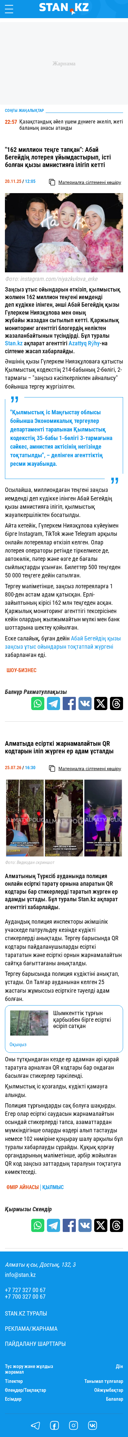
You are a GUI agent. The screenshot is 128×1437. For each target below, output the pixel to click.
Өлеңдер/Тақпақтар (25, 1390)
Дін (119, 1366)
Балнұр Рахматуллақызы (36, 692)
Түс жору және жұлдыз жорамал (29, 1369)
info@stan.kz (20, 1275)
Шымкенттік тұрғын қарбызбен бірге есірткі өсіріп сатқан (82, 1019)
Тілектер (14, 1381)
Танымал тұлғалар (103, 1381)
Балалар (114, 1399)
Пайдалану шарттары (35, 1344)
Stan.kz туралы (26, 1313)
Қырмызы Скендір (28, 1209)
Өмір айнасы (23, 1187)
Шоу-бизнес (21, 670)
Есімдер (13, 1399)
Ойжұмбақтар (108, 1390)
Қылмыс (53, 1187)
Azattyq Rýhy (84, 343)
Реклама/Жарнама (31, 1328)
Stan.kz (14, 343)
